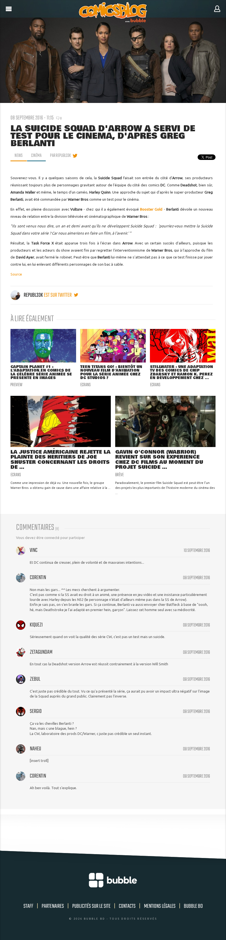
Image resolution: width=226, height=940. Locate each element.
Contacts (127, 906)
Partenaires (53, 906)
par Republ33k (60, 155)
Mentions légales (160, 906)
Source (16, 274)
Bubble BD (193, 906)
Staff (28, 906)
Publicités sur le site (91, 906)
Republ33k (33, 295)
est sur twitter (58, 295)
